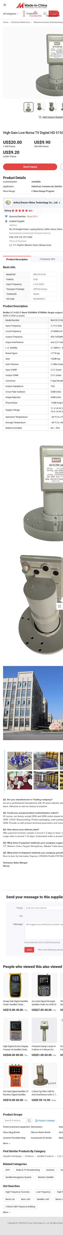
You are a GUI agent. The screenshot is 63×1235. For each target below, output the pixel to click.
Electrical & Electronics (20, 22)
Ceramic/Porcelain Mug (14, 1137)
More (5, 1212)
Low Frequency (43, 1191)
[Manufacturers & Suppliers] (31, 5)
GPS (8, 1169)
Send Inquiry (30, 166)
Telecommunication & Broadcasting (48, 22)
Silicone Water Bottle (40, 1132)
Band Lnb (10, 1199)
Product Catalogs (46, 1120)
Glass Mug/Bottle (11, 1132)
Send (29, 949)
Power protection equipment (16, 1126)
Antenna (50, 1169)
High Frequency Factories (18, 1191)
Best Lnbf (25, 1199)
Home (5, 22)
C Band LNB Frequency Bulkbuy (20, 1206)
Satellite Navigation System (18, 1177)
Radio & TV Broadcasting (28, 1169)
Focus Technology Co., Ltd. (39, 1223)
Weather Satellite (46, 1177)
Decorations (36, 1126)
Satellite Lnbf (43, 1199)
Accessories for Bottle (41, 1137)
